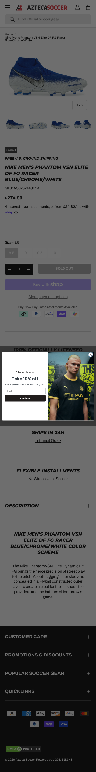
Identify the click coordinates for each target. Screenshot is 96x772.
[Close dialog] (91, 355)
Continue (25, 398)
